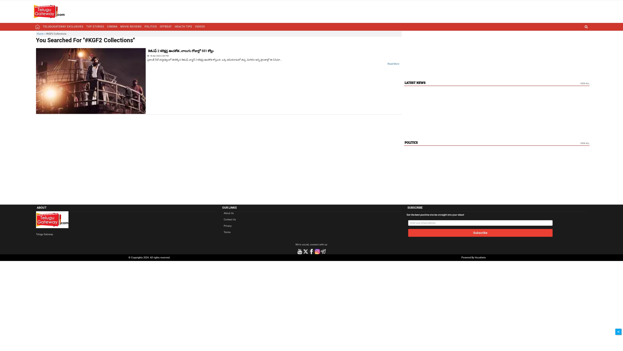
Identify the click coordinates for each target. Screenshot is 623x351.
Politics (151, 26)
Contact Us (230, 219)
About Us (229, 213)
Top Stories (95, 26)
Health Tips (183, 26)
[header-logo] (49, 11)
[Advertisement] (496, 54)
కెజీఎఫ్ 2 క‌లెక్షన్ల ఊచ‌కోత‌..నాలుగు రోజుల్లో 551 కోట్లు (181, 51)
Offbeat (166, 26)
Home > (41, 33)
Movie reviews (131, 26)
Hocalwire (480, 257)
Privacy (228, 225)
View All (584, 83)
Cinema (112, 26)
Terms (227, 232)
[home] (37, 27)
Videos (200, 26)
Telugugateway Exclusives (63, 26)
